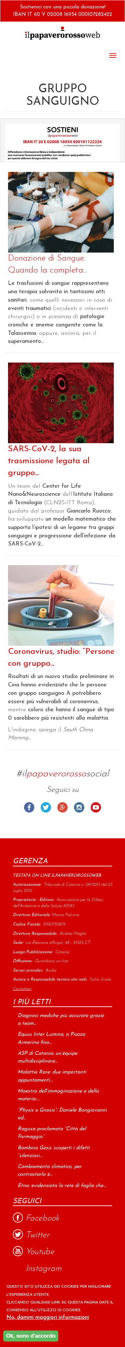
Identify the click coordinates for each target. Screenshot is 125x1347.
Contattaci (22, 989)
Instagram (79, 807)
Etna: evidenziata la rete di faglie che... (62, 1185)
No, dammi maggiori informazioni (47, 1317)
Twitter (46, 807)
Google (62, 807)
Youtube (96, 807)
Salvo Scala (100, 979)
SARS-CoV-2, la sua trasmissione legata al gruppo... (49, 461)
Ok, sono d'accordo (30, 1336)
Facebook (29, 807)
